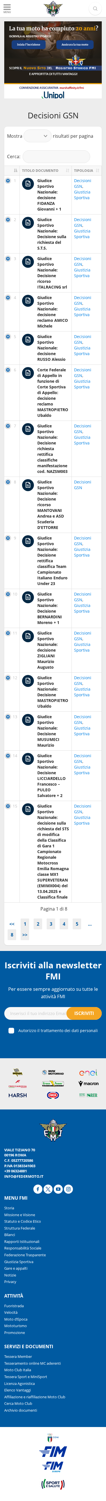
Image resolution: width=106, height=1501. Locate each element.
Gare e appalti (15, 1268)
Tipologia (83, 170)
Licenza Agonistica (19, 1383)
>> (24, 935)
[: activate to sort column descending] (12, 170)
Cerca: (13, 156)
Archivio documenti (20, 1410)
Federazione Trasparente (25, 1254)
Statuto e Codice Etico (22, 1221)
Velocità (11, 1312)
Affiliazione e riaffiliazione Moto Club (34, 1396)
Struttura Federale (19, 1228)
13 (15, 716)
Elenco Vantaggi (17, 1390)
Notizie (10, 1275)
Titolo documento (40, 170)
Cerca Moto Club (18, 1403)
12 (15, 677)
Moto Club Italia (17, 1369)
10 (15, 594)
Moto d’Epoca (15, 1319)
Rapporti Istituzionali (21, 1241)
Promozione (14, 1332)
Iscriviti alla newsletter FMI (53, 970)
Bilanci (9, 1234)
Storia (9, 1207)
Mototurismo (15, 1325)
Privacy (10, 1281)
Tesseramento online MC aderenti (32, 1363)
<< (11, 924)
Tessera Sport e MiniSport (25, 1376)
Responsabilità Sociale (22, 1248)
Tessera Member (18, 1356)
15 (15, 806)
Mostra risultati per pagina (50, 136)
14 (15, 755)
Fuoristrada (14, 1305)
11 (15, 633)
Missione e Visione (19, 1214)
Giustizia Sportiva (82, 194)
